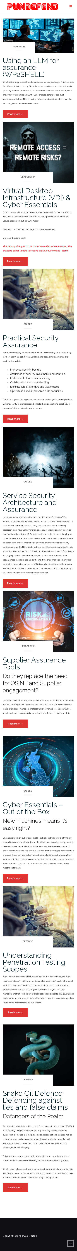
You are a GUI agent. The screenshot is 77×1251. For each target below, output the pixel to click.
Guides (27, 324)
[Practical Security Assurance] (38, 299)
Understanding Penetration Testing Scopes (34, 962)
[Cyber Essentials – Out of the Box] (38, 766)
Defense (28, 941)
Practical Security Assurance (31, 341)
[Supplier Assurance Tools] (38, 621)
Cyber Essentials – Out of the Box (33, 808)
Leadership (28, 177)
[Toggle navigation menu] (70, 6)
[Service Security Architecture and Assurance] (38, 457)
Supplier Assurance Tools (34, 663)
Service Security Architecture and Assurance (30, 502)
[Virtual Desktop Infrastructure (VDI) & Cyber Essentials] (38, 152)
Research (19, 46)
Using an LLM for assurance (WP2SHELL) (31, 67)
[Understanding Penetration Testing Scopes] (38, 916)
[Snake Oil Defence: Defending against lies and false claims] (38, 1054)
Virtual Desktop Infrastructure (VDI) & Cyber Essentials (36, 197)
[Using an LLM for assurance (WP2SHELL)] (38, 35)
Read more (17, 115)
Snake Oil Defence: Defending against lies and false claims (35, 1100)
